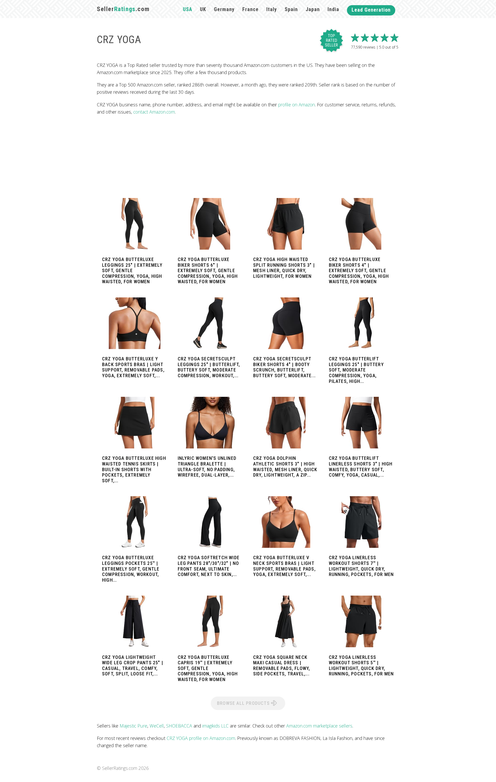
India (333, 9)
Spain (291, 9)
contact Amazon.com (154, 112)
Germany (224, 9)
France (250, 9)
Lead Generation (371, 10)
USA (187, 9)
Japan (313, 9)
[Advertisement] (248, 157)
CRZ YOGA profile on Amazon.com (201, 738)
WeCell (157, 726)
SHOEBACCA (179, 726)
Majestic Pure (133, 726)
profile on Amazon (296, 104)
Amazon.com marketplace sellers (319, 726)
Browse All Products (244, 703)
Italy (271, 9)
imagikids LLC (215, 726)
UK (203, 9)
